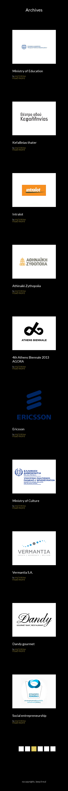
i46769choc (20, 76)
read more (18, 78)
